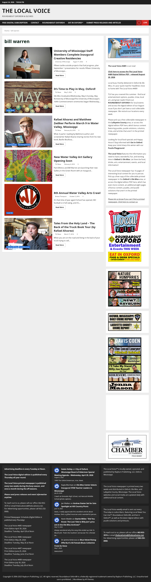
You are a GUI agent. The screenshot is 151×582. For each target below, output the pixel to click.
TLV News (58, 92)
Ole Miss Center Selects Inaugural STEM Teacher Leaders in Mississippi (75, 488)
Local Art (10, 179)
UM (8, 76)
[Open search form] (134, 23)
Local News (10, 110)
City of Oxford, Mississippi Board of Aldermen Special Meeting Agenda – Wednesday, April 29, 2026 (74, 472)
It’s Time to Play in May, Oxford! (28, 97)
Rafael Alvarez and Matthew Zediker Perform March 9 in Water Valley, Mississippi (28, 131)
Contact (35, 22)
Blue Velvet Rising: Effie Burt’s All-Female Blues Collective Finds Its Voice (75, 543)
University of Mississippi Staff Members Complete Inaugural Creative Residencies (28, 63)
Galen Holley (66, 469)
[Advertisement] (127, 412)
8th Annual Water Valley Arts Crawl (28, 200)
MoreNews (77, 579)
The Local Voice (26, 11)
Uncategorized (11, 145)
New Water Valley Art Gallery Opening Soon (28, 166)
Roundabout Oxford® (53, 22)
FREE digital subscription (15, 22)
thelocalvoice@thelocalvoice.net (129, 535)
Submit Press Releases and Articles (103, 22)
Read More (61, 75)
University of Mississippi (62, 62)
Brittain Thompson (61, 196)
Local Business (24, 247)
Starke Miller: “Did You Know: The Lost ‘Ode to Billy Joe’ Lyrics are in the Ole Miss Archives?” (74, 522)
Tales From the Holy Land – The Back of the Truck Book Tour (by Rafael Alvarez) (28, 234)
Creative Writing (12, 247)
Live (145, 22)
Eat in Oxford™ (75, 22)
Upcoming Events (24, 145)
